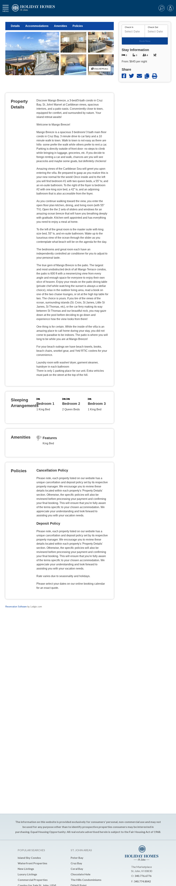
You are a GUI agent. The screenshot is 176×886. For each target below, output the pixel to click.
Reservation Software (16, 606)
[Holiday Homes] (33, 10)
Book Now (144, 40)
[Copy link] (148, 76)
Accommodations (36, 25)
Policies (78, 25)
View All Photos (101, 68)
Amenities (60, 25)
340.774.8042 (142, 881)
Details (15, 25)
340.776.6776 (143, 875)
